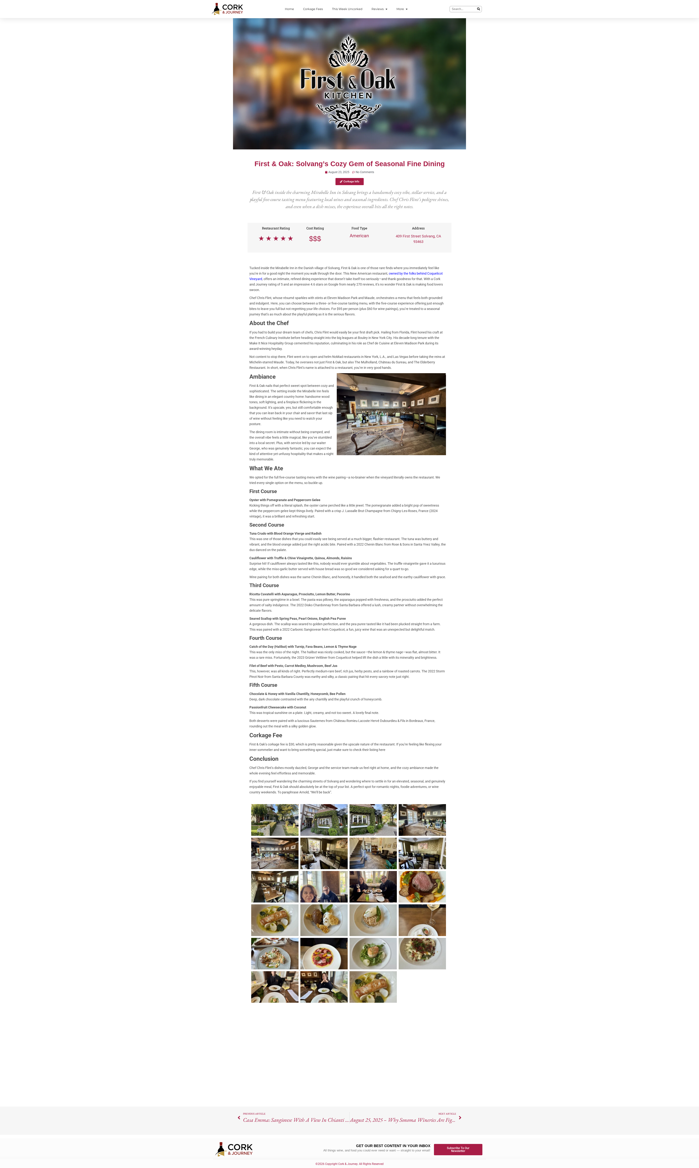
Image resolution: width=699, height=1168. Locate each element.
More (400, 9)
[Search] (478, 9)
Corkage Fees (313, 9)
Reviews (378, 9)
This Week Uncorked (347, 9)
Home (289, 9)
